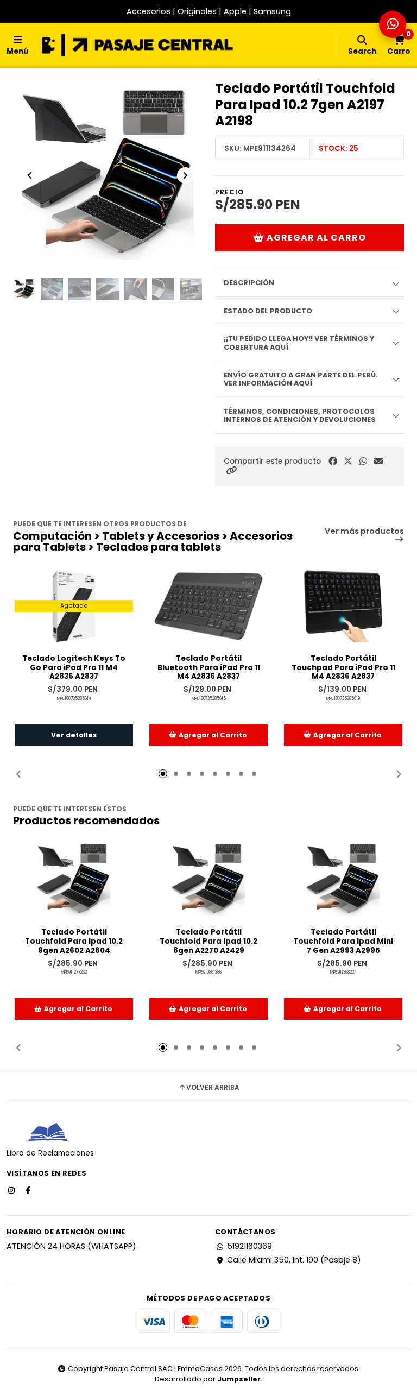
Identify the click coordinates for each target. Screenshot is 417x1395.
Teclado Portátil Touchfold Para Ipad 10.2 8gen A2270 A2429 (208, 941)
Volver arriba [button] (212, 1087)
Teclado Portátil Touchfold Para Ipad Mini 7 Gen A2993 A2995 (343, 941)
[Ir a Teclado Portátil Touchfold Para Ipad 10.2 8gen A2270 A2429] (208, 880)
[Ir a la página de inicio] (137, 45)
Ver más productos (364, 531)
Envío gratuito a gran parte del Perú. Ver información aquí (301, 379)
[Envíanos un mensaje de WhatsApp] (392, 24)
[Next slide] (185, 175)
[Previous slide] (30, 175)
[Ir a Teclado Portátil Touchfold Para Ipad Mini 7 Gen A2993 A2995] (343, 880)
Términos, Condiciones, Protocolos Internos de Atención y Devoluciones (300, 415)
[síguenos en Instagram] (12, 1190)
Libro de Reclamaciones (50, 1153)
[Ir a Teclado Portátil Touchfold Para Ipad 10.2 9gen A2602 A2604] (74, 880)
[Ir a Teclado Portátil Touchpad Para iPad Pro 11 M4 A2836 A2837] (343, 606)
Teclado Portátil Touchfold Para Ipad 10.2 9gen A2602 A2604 (74, 941)
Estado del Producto (268, 310)
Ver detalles (74, 735)
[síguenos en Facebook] (29, 1190)
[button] (231, 470)
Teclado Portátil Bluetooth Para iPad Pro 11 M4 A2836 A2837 (208, 667)
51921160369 (249, 1246)
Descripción (249, 282)
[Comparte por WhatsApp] (363, 461)
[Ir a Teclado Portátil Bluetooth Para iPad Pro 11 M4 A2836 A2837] (208, 606)
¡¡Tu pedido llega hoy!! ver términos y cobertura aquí (299, 342)
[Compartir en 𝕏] (348, 461)
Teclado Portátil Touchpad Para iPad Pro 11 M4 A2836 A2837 (343, 667)
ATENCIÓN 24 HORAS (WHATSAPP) (71, 1246)
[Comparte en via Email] (378, 461)
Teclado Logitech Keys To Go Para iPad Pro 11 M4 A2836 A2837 (73, 667)
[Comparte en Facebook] (332, 461)
